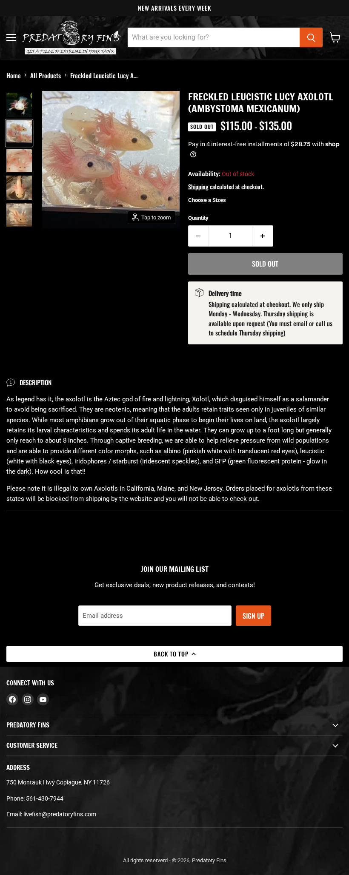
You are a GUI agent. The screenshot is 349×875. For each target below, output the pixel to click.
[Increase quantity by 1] (262, 236)
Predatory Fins (209, 860)
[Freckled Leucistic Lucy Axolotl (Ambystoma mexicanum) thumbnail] (19, 105)
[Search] (311, 37)
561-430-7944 (44, 798)
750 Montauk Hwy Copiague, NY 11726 (58, 782)
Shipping (198, 186)
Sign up (253, 616)
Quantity (198, 218)
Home (13, 75)
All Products (45, 75)
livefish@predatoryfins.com (59, 814)
